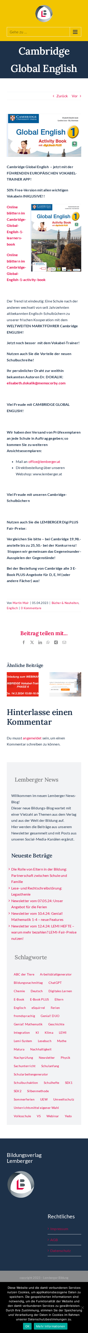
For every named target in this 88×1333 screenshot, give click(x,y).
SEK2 (17, 1091)
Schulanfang (50, 1066)
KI (37, 1032)
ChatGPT (55, 983)
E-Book (19, 999)
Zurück (62, 96)
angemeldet (32, 738)
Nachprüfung (23, 1057)
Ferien (55, 1008)
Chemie (19, 991)
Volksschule (22, 1116)
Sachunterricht (24, 1066)
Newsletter (47, 1057)
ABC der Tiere (24, 974)
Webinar (52, 1116)
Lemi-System (23, 1041)
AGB (54, 1240)
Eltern (59, 999)
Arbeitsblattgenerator (56, 974)
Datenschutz (60, 1250)
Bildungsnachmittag (28, 983)
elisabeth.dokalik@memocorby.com (36, 383)
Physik (65, 1057)
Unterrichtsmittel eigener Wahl (36, 1108)
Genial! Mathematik (28, 1024)
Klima (49, 1032)
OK (27, 1326)
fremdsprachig (24, 1016)
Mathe (61, 1041)
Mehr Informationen (50, 1326)
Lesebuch (44, 1041)
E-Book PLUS (39, 999)
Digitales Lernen (60, 991)
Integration (22, 1032)
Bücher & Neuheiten (65, 603)
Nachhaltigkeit (40, 1049)
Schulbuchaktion (26, 1083)
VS (39, 1116)
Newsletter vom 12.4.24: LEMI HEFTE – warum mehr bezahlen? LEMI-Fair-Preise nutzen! (43, 932)
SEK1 (69, 1083)
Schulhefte (51, 1083)
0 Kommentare (31, 608)
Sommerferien (24, 1099)
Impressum (59, 1228)
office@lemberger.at (44, 461)
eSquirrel (38, 1008)
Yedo (68, 1116)
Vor (75, 96)
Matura (19, 1049)
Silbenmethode (38, 1091)
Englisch (12, 608)
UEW (44, 1099)
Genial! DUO (50, 1016)
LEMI (62, 1032)
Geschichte (56, 1024)
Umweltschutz (63, 1099)
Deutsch (37, 991)
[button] (10, 684)
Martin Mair (21, 603)
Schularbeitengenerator (31, 1074)
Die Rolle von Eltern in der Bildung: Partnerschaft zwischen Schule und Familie (39, 875)
